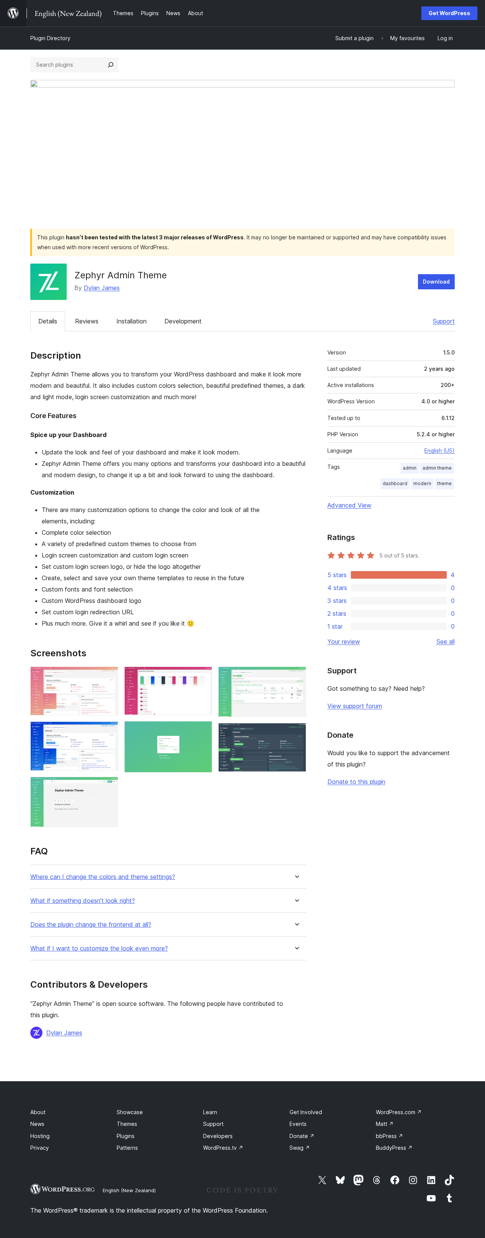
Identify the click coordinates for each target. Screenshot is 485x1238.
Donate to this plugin (356, 781)
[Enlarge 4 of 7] (202, 677)
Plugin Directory (50, 38)
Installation (131, 321)
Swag (299, 1147)
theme (444, 483)
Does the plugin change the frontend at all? (90, 924)
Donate (301, 1136)
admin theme (437, 468)
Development (183, 321)
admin (409, 468)
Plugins (126, 1136)
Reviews (87, 321)
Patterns (127, 1147)
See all (445, 641)
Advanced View (349, 505)
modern (422, 483)
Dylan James (102, 288)
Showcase (130, 1112)
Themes (127, 1124)
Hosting (40, 1136)
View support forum (354, 706)
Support (444, 321)
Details (47, 321)
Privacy (39, 1147)
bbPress (389, 1136)
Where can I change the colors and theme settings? (102, 876)
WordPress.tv (223, 1147)
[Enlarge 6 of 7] (296, 677)
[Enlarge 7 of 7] (296, 733)
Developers (218, 1136)
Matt (385, 1124)
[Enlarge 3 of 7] (108, 787)
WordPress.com (399, 1112)
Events (298, 1124)
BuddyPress (394, 1147)
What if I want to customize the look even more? (99, 948)
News (37, 1124)
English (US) (439, 450)
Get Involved (305, 1112)
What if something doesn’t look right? (82, 900)
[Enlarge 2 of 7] (108, 731)
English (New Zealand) (129, 1190)
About (37, 1112)
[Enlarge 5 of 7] (202, 731)
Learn (210, 1112)
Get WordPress (449, 13)
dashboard (395, 483)
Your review (343, 641)
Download (436, 281)
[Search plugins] (110, 64)
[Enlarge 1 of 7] (108, 677)
